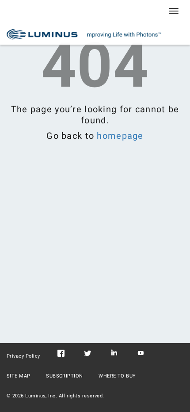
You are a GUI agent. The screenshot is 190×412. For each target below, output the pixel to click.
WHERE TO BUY (117, 376)
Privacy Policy (23, 356)
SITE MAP (18, 376)
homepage (120, 135)
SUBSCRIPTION (64, 376)
